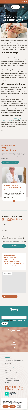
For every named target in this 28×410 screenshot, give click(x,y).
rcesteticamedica (14, 344)
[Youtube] (24, 1)
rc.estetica (14, 350)
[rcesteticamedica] (14, 342)
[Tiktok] (26, 1)
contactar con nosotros (11, 129)
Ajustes (19, 406)
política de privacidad (19, 320)
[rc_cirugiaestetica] (14, 337)
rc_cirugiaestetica (14, 338)
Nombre (4, 224)
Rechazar (12, 406)
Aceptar (5, 406)
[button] (23, 7)
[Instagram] (22, 1)
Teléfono (4, 230)
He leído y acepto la (14, 241)
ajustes (19, 403)
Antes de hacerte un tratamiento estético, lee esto (12, 187)
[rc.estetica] (14, 348)
